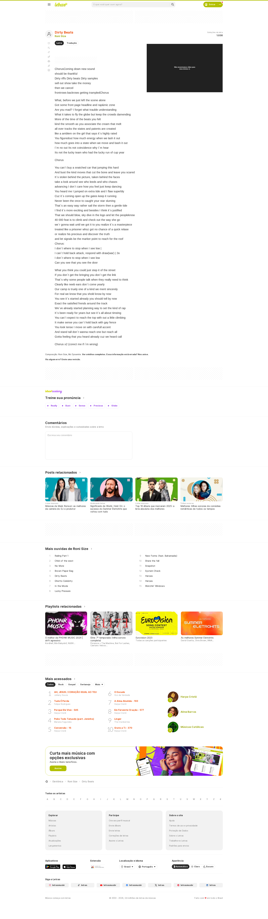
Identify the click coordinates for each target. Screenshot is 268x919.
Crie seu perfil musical (119, 820)
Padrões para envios (179, 846)
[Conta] (220, 4)
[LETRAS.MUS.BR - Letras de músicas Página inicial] (61, 4)
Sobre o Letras (176, 835)
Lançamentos (55, 846)
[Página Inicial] (46, 781)
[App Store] (69, 866)
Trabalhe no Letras (178, 840)
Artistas (52, 825)
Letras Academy (134, 391)
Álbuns (52, 830)
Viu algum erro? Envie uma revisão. (63, 359)
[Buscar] (172, 4)
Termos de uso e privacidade (183, 825)
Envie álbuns (115, 825)
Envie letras (114, 830)
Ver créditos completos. (94, 354)
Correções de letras (118, 835)
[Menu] (49, 4)
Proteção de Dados (178, 830)
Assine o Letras (116, 840)
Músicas (52, 820)
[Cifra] (48, 57)
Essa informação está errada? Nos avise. (127, 354)
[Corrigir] (48, 66)
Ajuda (171, 820)
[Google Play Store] (52, 866)
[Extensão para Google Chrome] (97, 866)
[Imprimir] (48, 61)
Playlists (52, 835)
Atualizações (55, 840)
